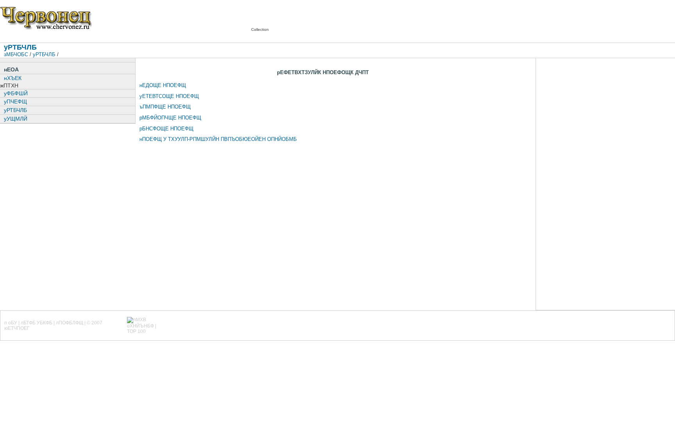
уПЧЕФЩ (15, 101)
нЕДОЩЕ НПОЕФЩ (162, 85)
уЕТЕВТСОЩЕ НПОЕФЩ (169, 96)
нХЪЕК (12, 78)
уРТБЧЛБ (44, 54)
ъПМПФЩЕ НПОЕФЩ (165, 107)
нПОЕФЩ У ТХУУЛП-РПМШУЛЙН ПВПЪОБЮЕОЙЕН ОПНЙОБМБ (218, 139)
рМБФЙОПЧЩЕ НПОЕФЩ (170, 118)
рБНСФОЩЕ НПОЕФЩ (166, 129)
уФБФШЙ (16, 93)
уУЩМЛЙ (15, 119)
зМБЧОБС (16, 54)
